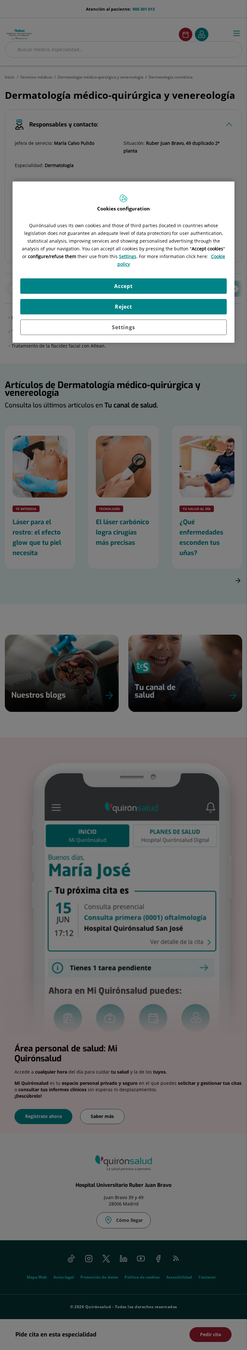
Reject (123, 306)
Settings (123, 327)
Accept (123, 286)
